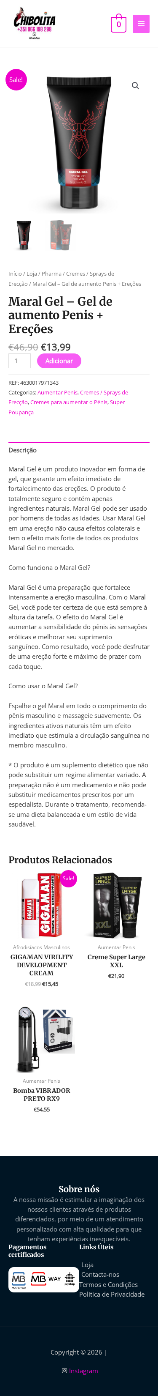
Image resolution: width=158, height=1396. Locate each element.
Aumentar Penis (57, 392)
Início (15, 273)
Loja (32, 273)
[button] (135, 85)
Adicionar (59, 360)
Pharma (52, 273)
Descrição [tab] (22, 450)
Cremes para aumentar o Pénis (68, 402)
